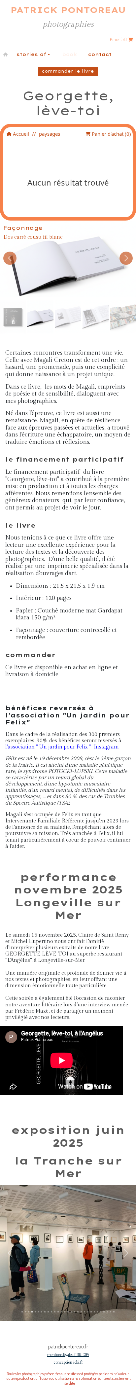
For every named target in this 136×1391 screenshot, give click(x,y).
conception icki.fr (68, 1362)
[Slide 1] (22, 1312)
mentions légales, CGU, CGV (68, 1354)
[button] (10, 258)
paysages (49, 133)
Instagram (106, 747)
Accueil (20, 133)
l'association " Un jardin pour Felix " (48, 747)
